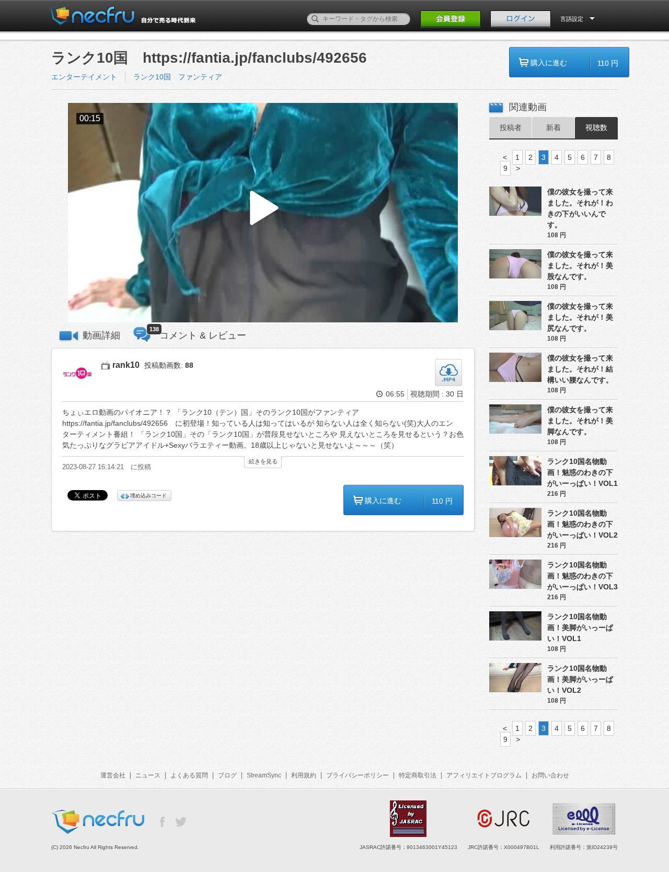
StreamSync (264, 775)
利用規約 (303, 775)
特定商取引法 (417, 775)
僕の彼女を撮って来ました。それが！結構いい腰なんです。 (580, 369)
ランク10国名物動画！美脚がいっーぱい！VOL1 (580, 627)
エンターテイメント (84, 77)
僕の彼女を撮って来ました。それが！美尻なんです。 (580, 317)
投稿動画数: (168, 365)
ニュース (147, 775)
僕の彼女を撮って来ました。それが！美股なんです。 (580, 265)
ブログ (227, 775)
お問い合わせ (550, 775)
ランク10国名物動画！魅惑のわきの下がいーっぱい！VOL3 (582, 576)
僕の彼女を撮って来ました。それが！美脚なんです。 (580, 420)
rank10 (126, 365)
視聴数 (596, 127)
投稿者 (511, 127)
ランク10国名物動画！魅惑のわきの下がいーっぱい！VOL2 (582, 524)
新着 (553, 127)
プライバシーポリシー (357, 775)
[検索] (315, 18)
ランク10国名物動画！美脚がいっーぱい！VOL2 (580, 679)
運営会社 (112, 775)
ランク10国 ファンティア (177, 77)
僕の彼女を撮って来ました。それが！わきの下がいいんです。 (580, 208)
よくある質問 (189, 775)
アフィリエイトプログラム (484, 775)
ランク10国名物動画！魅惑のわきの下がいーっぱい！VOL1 (582, 472)
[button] (263, 213)
